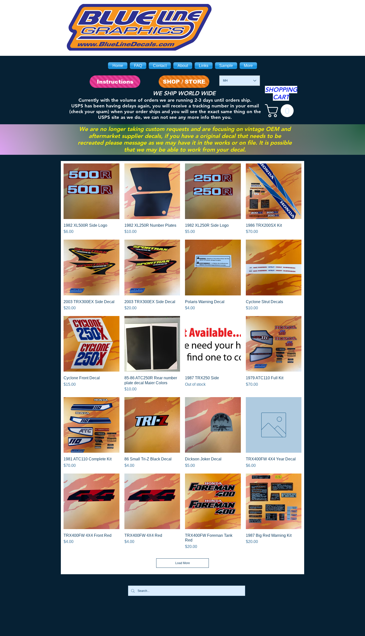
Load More (182, 563)
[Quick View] (91, 191)
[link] (281, 110)
